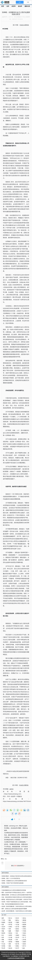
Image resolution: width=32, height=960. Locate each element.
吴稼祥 (24, 941)
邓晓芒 (17, 931)
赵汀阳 (17, 926)
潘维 (10, 946)
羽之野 (3, 948)
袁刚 (10, 944)
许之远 (3, 944)
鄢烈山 (17, 920)
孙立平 (17, 948)
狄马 (3, 935)
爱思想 (5, 2)
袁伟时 (10, 935)
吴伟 (17, 939)
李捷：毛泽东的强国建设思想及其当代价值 (12, 904)
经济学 (14, 6)
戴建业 (24, 926)
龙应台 (24, 918)
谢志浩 (10, 948)
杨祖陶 (24, 924)
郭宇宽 (10, 924)
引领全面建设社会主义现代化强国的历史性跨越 (14, 890)
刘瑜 (3, 941)
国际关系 (27, 6)
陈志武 (24, 922)
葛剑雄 (10, 941)
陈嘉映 (3, 922)
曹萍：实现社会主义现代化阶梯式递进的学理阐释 (14, 908)
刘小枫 (10, 937)
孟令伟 (17, 937)
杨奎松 (17, 929)
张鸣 (10, 929)
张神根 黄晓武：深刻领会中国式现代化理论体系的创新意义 (17, 876)
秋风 (3, 937)
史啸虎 (17, 935)
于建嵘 (17, 922)
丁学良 (3, 920)
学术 (8, 796)
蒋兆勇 (10, 939)
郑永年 (17, 918)
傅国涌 (24, 920)
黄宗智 (10, 922)
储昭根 (17, 941)
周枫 (3, 939)
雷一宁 (24, 937)
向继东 (10, 926)
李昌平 (3, 929)
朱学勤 (3, 946)
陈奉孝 (3, 933)
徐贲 (3, 924)
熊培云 (24, 935)
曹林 (10, 920)
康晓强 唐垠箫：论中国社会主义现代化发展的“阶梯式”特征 (17, 895)
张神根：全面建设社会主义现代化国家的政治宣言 (14, 880)
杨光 (24, 948)
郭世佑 (10, 933)
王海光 (24, 929)
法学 (7, 6)
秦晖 (3, 918)
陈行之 (10, 918)
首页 (2, 6)
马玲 (17, 933)
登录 (15, 866)
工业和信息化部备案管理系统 (16, 958)
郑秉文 (17, 946)
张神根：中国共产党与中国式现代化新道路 (12, 883)
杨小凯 (17, 944)
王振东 (24, 933)
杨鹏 (10, 931)
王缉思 (24, 931)
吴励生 (24, 944)
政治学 (20, 6)
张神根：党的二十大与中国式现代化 (11, 878)
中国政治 (19, 796)
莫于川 (24, 946)
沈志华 (3, 926)
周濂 (3, 931)
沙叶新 (24, 939)
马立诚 (17, 924)
